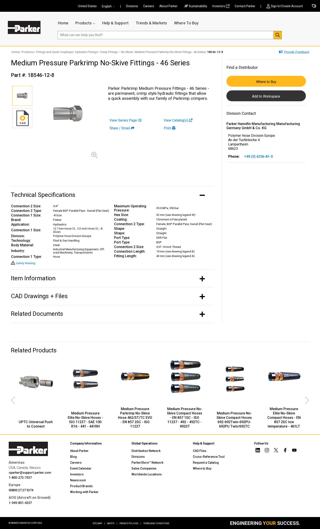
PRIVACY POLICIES (130, 523)
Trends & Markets (151, 23)
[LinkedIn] (257, 450)
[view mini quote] (314, 6)
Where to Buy (266, 82)
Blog (73, 456)
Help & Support (115, 23)
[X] (276, 450)
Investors (218, 6)
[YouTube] (294, 450)
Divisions (132, 6)
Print (167, 128)
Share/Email (119, 128)
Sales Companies (144, 468)
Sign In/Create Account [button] (287, 6)
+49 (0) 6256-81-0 (258, 156)
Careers (148, 6)
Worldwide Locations (146, 474)
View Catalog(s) (176, 120)
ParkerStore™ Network (147, 462)
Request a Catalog (206, 462)
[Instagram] (266, 450)
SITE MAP (99, 523)
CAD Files (199, 451)
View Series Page (123, 120)
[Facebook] (285, 450)
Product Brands (81, 486)
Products (83, 23)
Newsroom (78, 480)
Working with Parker (84, 492)
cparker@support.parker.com (30, 472)
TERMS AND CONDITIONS (156, 523)
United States (87, 6)
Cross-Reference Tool (209, 456)
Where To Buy (186, 23)
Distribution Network (145, 451)
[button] (110, 6)
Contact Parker (245, 6)
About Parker (168, 6)
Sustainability (198, 6)
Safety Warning (25, 263)
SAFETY (112, 523)
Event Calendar (80, 468)
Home (63, 23)
